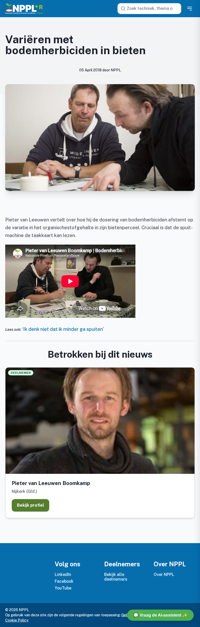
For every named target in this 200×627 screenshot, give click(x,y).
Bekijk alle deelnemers (115, 577)
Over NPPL (164, 574)
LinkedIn (63, 574)
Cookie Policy (16, 620)
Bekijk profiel (30, 505)
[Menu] (189, 8)
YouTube (63, 588)
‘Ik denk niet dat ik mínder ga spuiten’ (63, 329)
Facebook (64, 581)
